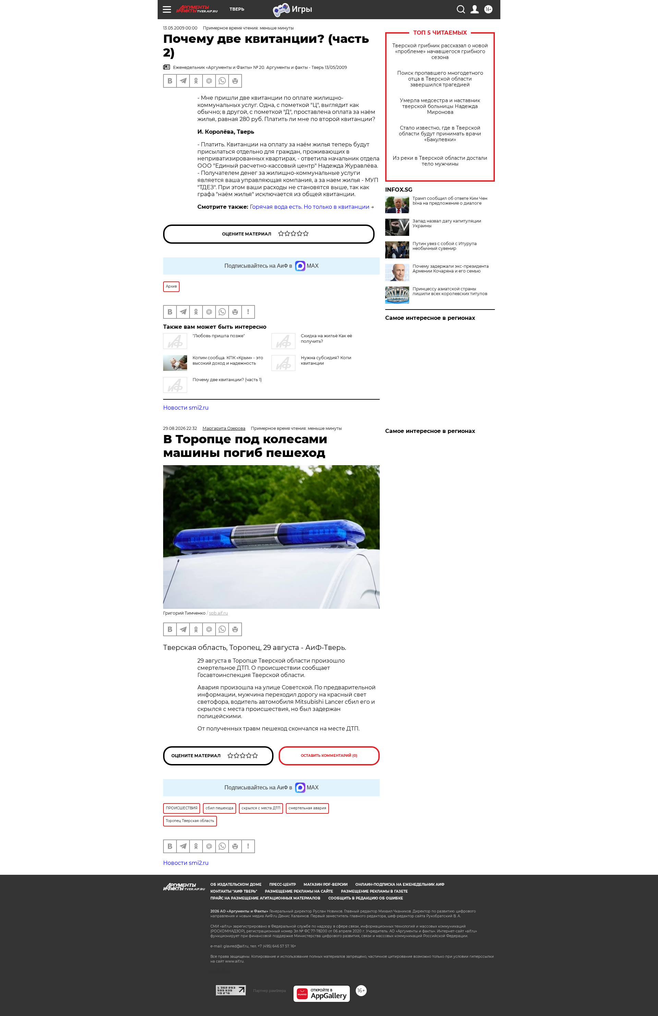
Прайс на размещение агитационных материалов (265, 898)
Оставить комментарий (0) (329, 755)
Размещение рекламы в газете (374, 891)
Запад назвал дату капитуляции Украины (447, 223)
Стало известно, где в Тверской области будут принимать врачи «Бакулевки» (440, 134)
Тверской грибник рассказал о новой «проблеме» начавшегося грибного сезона (440, 51)
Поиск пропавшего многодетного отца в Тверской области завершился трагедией (440, 79)
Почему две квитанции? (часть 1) (227, 379)
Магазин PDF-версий (326, 884)
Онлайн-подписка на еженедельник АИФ (399, 884)
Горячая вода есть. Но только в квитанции (309, 207)
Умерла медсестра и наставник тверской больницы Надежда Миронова (440, 106)
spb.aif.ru (218, 613)
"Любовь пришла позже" (219, 335)
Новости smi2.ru (186, 407)
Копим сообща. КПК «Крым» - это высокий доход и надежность (228, 360)
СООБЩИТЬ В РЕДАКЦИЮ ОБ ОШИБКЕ (365, 898)
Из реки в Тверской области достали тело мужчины (440, 161)
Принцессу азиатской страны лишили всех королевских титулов (450, 291)
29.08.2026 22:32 (180, 428)
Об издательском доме (235, 884)
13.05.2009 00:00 (180, 28)
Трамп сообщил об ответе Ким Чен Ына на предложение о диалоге (450, 201)
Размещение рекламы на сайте (299, 891)
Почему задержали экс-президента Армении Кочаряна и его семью (451, 269)
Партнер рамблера (269, 991)
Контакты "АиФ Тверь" (233, 891)
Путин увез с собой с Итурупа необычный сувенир (445, 246)
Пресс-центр (282, 884)
